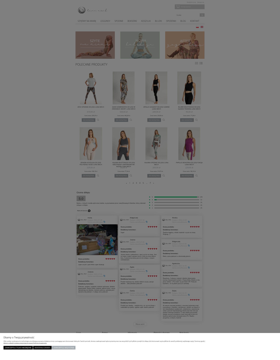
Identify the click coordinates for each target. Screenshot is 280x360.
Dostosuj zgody (42, 348)
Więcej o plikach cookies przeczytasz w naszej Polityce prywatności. (25, 343)
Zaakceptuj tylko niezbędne (18, 348)
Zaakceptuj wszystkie (63, 348)
